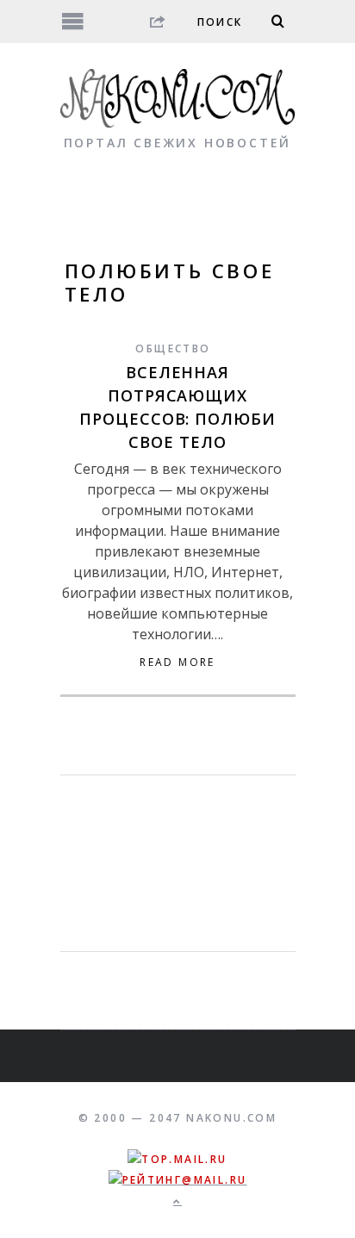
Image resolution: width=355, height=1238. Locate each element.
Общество (172, 348)
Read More (177, 662)
